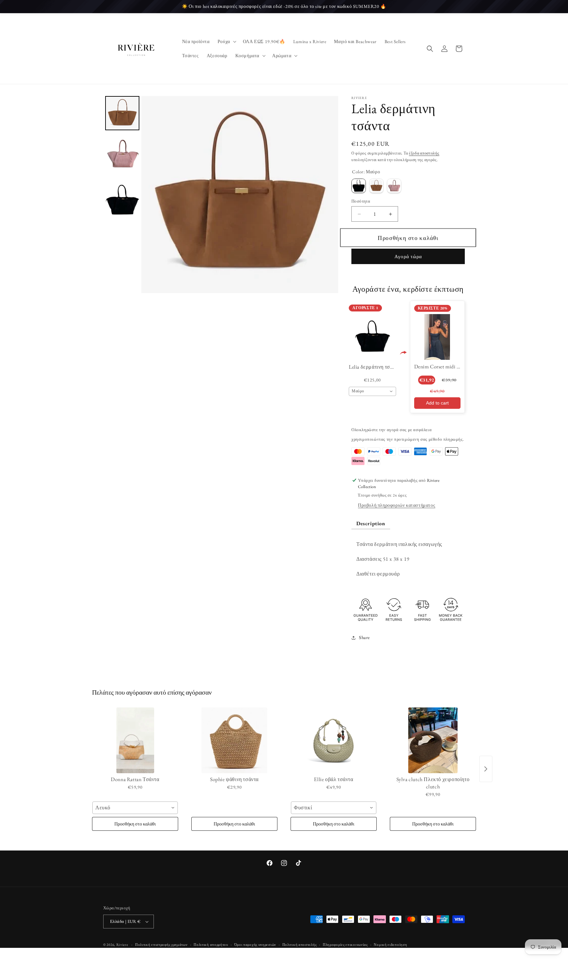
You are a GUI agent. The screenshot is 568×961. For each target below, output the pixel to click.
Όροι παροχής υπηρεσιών (255, 944)
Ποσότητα (360, 201)
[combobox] (372, 391)
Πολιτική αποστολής (299, 944)
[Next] (328, 194)
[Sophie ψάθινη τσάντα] (234, 740)
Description (370, 523)
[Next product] (485, 769)
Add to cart (437, 403)
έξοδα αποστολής (424, 153)
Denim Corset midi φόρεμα (444, 366)
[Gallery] (220, 194)
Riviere (122, 944)
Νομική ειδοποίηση (390, 944)
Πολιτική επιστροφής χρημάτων (161, 944)
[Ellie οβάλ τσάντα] (333, 740)
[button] (226, 41)
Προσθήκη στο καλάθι (135, 824)
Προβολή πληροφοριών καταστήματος (396, 505)
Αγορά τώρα (408, 256)
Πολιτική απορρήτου (211, 944)
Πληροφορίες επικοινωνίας (345, 944)
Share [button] (364, 637)
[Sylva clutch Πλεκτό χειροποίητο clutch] (433, 740)
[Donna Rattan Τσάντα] (135, 740)
